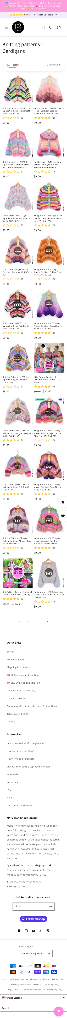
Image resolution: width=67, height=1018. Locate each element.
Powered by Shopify (40, 979)
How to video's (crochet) (20, 758)
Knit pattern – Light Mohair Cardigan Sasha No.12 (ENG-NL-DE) (17, 272)
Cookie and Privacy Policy (21, 690)
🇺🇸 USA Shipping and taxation (23, 682)
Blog (9, 797)
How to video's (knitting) (20, 751)
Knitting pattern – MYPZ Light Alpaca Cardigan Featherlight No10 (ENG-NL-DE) (16, 111)
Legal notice (13, 989)
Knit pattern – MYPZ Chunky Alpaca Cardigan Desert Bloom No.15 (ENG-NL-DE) (48, 326)
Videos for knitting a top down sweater (28, 766)
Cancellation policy (53, 989)
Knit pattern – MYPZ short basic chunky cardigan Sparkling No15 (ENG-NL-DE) (49, 595)
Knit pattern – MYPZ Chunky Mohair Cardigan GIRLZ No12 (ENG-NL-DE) (16, 487)
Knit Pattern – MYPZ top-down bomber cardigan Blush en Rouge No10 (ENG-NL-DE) (48, 165)
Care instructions (16, 698)
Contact (11, 721)
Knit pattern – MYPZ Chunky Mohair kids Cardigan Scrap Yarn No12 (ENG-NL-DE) (18, 433)
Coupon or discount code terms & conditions (32, 706)
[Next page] (56, 621)
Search (10, 651)
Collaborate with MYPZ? (20, 805)
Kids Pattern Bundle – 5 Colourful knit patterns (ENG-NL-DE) (47, 380)
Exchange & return (17, 659)
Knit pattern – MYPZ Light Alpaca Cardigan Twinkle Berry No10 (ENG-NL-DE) (17, 326)
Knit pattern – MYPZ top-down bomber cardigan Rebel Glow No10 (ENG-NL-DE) (48, 218)
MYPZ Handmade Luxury (20, 979)
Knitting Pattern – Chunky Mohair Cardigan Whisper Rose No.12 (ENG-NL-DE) (17, 541)
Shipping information (19, 667)
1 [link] (10, 621)
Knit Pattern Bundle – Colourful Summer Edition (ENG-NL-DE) (17, 593)
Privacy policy (17, 984)
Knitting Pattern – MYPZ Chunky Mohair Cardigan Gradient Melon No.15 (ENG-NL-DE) (49, 111)
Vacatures (12, 782)
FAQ (9, 789)
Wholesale (12, 774)
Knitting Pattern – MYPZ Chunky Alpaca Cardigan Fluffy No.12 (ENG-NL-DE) (18, 380)
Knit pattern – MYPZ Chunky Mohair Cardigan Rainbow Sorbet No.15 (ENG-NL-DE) (47, 541)
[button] (7, 27)
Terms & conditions (17, 713)
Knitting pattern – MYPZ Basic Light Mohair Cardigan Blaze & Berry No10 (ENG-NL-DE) (17, 165)
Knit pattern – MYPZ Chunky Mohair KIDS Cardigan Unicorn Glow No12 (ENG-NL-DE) (48, 433)
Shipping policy (52, 984)
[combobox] (33, 997)
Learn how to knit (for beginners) (25, 743)
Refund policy (58, 979)
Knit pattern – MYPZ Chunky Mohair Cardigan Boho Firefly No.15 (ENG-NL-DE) (47, 487)
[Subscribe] (50, 907)
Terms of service (34, 984)
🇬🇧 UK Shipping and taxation (23, 675)
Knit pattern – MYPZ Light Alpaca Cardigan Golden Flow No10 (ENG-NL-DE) (48, 272)
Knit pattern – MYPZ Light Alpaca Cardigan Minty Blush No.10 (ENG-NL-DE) (16, 218)
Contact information (32, 989)
